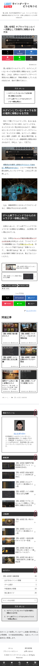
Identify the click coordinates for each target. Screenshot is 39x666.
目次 (16, 88)
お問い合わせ (28, 651)
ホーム (10, 648)
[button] (31, 58)
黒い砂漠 (6, 288)
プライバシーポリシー (10, 651)
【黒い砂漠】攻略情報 (10, 285)
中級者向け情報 (24, 285)
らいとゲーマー (19, 433)
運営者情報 (28, 648)
